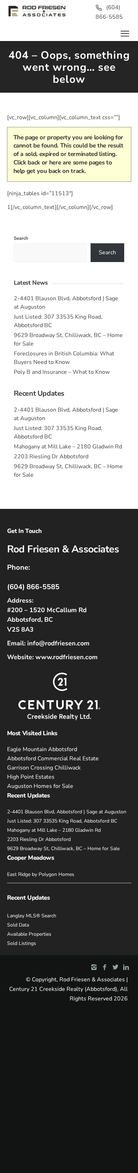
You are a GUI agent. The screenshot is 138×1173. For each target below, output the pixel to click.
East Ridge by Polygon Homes (40, 874)
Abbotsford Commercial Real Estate (53, 758)
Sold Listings (21, 943)
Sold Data (18, 925)
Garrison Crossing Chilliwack (44, 768)
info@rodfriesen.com (58, 643)
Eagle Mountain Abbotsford (42, 749)
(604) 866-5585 (33, 587)
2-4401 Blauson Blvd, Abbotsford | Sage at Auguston (66, 811)
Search (21, 238)
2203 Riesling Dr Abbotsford (51, 456)
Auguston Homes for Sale (40, 786)
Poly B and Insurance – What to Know (62, 372)
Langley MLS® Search (31, 915)
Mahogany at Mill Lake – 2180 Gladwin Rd (68, 447)
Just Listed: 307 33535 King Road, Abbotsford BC (62, 821)
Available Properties (29, 934)
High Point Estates (30, 777)
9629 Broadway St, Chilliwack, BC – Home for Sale (63, 848)
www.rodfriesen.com (66, 657)
